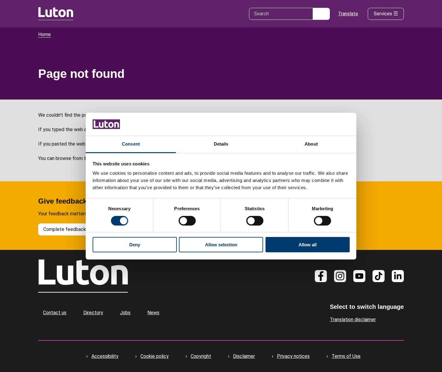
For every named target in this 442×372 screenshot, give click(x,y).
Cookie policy (154, 356)
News (153, 312)
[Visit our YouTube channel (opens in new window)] (359, 276)
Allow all (308, 244)
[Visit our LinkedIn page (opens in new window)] (398, 276)
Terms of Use (346, 356)
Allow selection (221, 244)
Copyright (201, 356)
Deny (134, 244)
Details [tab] (221, 143)
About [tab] (311, 143)
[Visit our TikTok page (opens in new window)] (379, 276)
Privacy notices (293, 356)
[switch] (187, 221)
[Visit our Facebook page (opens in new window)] (321, 276)
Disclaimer (244, 356)
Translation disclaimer (353, 319)
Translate (348, 14)
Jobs (125, 312)
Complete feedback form (70, 229)
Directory (93, 312)
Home (44, 34)
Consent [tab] (131, 143)
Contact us (54, 312)
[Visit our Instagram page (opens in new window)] (340, 276)
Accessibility (104, 356)
